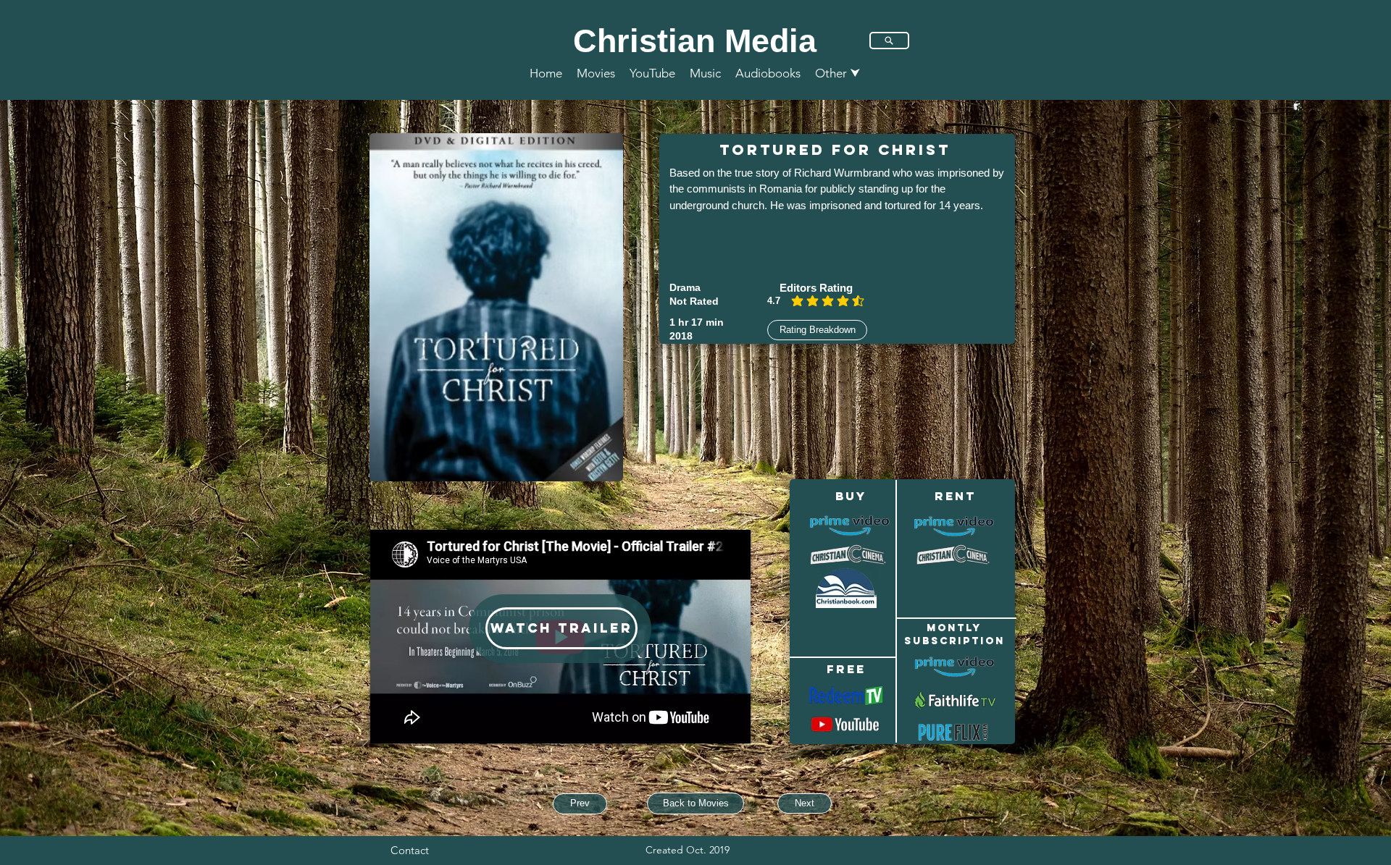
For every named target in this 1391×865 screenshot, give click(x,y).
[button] (838, 73)
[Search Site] (889, 40)
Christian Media (694, 40)
